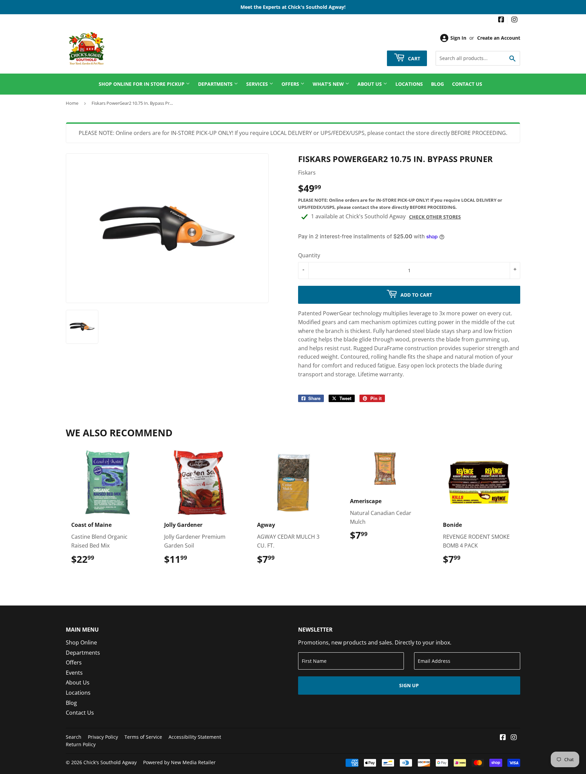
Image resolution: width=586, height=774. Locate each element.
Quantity (309, 255)
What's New (329, 84)
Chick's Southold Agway (110, 762)
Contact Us (467, 84)
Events (74, 672)
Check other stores (435, 217)
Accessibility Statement (195, 737)
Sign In (458, 38)
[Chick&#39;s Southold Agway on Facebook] (501, 20)
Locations (409, 84)
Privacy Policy (103, 737)
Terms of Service (143, 737)
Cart (413, 58)
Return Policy (81, 744)
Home (72, 103)
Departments (216, 84)
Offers (290, 84)
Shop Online (81, 642)
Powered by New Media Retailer (179, 762)
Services (257, 84)
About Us (370, 84)
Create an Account (498, 38)
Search (73, 737)
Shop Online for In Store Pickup (142, 84)
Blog (437, 84)
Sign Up (409, 685)
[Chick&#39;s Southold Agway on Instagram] (514, 20)
